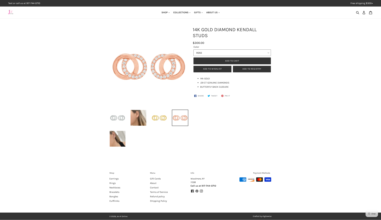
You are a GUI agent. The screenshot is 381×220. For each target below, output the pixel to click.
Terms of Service (159, 192)
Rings (112, 183)
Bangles (113, 196)
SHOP (164, 12)
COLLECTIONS (181, 12)
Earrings (114, 178)
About (153, 183)
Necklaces (114, 187)
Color (196, 46)
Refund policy (157, 196)
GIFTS (197, 12)
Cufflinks (114, 201)
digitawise (267, 216)
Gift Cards (155, 178)
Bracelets (114, 192)
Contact (154, 187)
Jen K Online (122, 216)
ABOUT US (212, 12)
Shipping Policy (158, 201)
